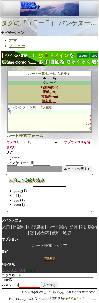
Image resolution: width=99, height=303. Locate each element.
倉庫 (74, 227)
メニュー (17, 46)
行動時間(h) (49, 87)
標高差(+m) (49, 96)
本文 (13, 40)
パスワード (10, 285)
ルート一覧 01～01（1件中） (49, 73)
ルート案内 (57, 227)
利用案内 (89, 227)
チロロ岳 (18, 191)
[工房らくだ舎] (49, 258)
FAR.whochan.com (81, 298)
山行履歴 (36, 227)
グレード (49, 83)
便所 (56, 233)
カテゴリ (13, 142)
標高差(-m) (49, 101)
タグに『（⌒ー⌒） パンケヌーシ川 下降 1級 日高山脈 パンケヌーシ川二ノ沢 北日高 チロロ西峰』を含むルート (49, 23)
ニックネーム (12, 275)
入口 (6, 227)
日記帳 (19, 227)
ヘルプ (61, 245)
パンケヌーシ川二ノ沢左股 (32, 107)
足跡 (67, 233)
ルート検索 (42, 245)
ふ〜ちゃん (54, 292)
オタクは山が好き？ (30, 8)
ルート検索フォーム (25, 135)
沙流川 (17, 201)
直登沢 (17, 205)
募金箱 (43, 233)
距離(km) (49, 92)
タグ (10, 152)
